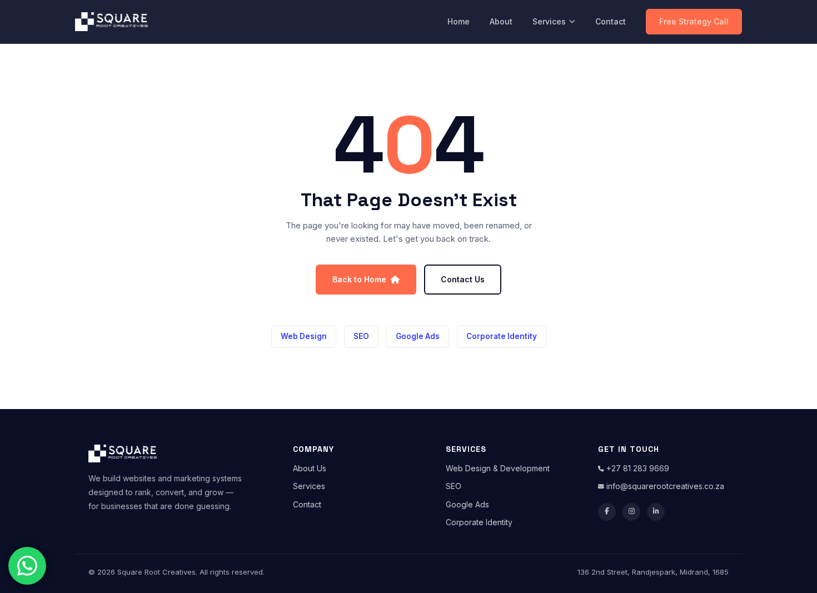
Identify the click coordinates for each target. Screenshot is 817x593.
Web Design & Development (498, 468)
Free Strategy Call (694, 21)
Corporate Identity (501, 336)
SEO (361, 336)
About (501, 21)
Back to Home (359, 279)
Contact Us (463, 279)
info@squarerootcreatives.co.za (664, 486)
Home (458, 21)
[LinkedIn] (656, 512)
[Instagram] (631, 512)
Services (549, 21)
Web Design (304, 336)
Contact (610, 21)
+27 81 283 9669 (636, 468)
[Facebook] (607, 512)
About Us (309, 468)
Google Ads (418, 336)
